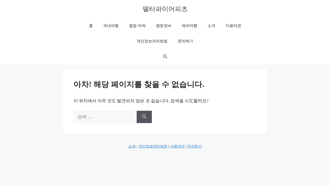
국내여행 (111, 26)
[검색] (144, 117)
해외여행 (189, 26)
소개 (211, 26)
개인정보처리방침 (152, 41)
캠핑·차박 (137, 26)
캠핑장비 (163, 26)
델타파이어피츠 (165, 8)
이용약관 (233, 26)
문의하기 (185, 41)
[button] (165, 56)
